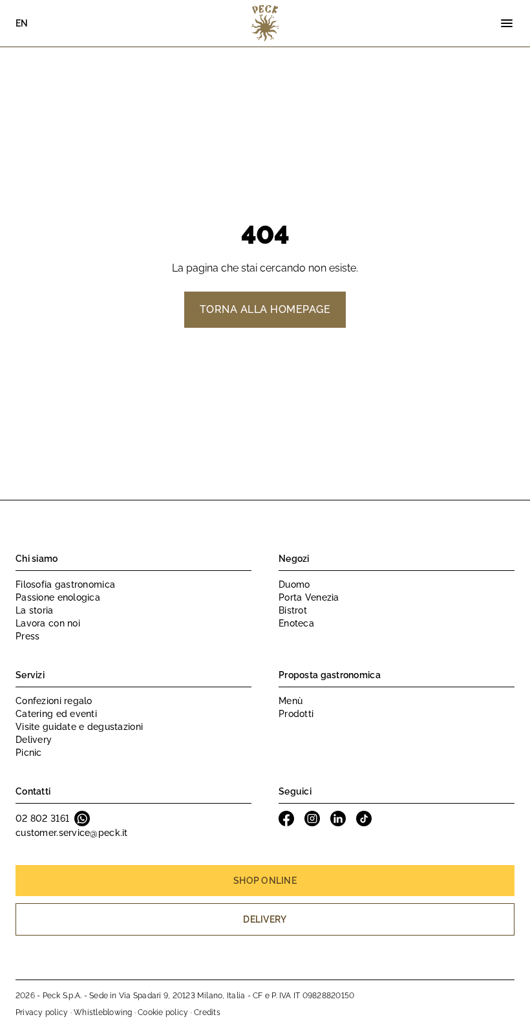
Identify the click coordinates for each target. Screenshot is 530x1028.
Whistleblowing (103, 1012)
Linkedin (338, 818)
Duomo (294, 584)
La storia (35, 610)
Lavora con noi (48, 623)
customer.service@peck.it (72, 833)
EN (22, 23)
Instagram (312, 818)
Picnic (29, 752)
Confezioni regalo (54, 701)
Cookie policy (163, 1012)
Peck (265, 23)
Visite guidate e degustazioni (79, 727)
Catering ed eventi (56, 714)
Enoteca (296, 623)
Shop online (265, 880)
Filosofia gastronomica (65, 584)
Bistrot (293, 610)
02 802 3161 (42, 818)
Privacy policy (42, 1012)
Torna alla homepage (265, 309)
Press (27, 636)
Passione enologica (58, 597)
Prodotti (296, 714)
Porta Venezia (309, 597)
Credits (207, 1012)
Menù (290, 701)
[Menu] (506, 23)
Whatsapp (82, 818)
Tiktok (364, 818)
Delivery (34, 739)
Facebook (286, 818)
